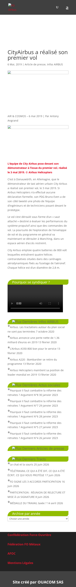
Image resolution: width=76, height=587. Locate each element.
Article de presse (35, 64)
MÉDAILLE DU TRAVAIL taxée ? (28, 503)
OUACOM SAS (50, 582)
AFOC (11, 553)
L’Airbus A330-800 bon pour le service (33, 348)
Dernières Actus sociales (41, 385)
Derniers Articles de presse (43, 448)
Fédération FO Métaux (24, 544)
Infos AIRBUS (55, 64)
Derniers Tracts (34, 459)
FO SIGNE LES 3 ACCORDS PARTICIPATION (35, 481)
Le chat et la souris (21, 464)
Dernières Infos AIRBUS (40, 321)
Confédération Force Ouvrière (29, 535)
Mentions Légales (20, 563)
